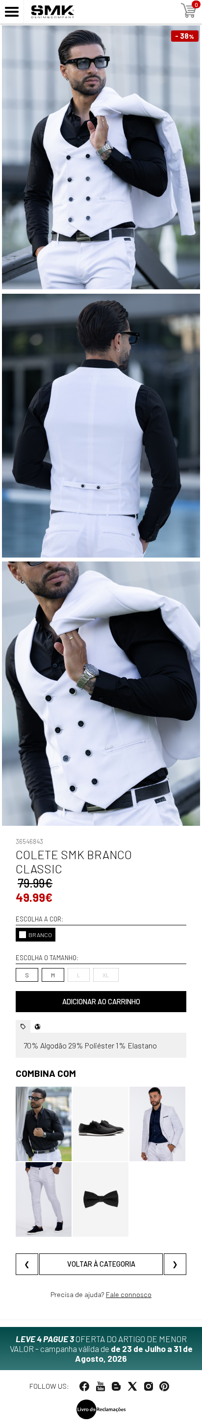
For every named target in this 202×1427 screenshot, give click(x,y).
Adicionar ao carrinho (101, 1001)
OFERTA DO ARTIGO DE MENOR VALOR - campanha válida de (101, 1348)
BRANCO (40, 934)
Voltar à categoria (101, 1264)
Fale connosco (129, 1294)
